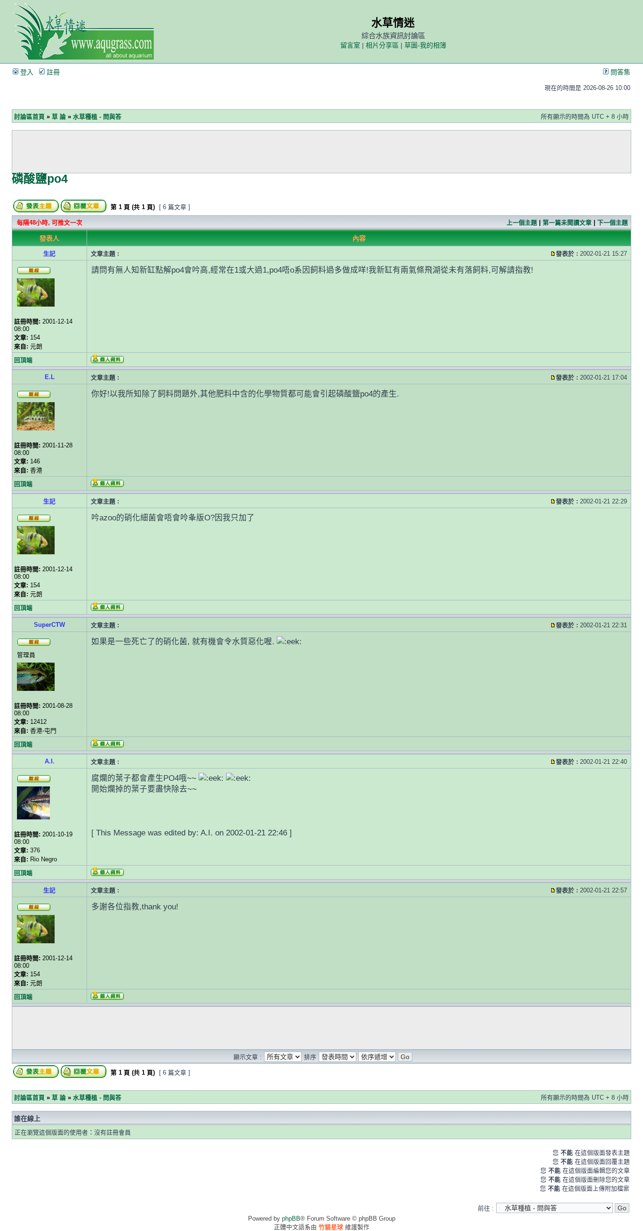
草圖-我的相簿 (425, 45)
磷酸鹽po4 (40, 178)
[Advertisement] (321, 151)
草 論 (59, 116)
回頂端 (23, 360)
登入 (25, 72)
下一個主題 (612, 222)
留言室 (350, 45)
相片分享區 (382, 45)
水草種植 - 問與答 (97, 116)
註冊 (52, 72)
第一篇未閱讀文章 (567, 222)
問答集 (619, 72)
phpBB (291, 1218)
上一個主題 (521, 222)
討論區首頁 (29, 116)
